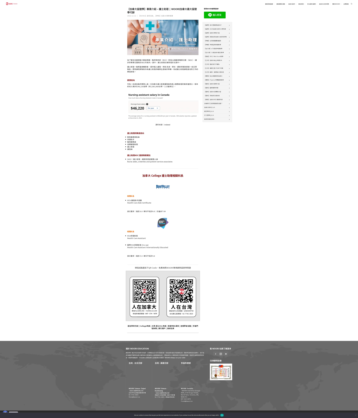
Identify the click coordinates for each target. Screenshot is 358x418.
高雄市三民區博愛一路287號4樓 (165, 395)
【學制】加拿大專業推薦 (164, 16)
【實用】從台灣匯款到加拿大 (213, 76)
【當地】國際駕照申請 (211, 88)
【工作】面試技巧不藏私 (212, 64)
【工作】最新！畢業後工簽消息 (214, 72)
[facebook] (215, 354)
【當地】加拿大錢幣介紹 (212, 84)
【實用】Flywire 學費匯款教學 (214, 80)
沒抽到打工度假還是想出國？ (213, 103)
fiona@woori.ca (134, 397)
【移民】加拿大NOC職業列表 (213, 99)
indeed (167, 124)
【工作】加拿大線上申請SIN (213, 60)
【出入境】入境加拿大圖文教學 (214, 52)
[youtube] (226, 354)
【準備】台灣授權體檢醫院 (212, 41)
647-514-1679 (186, 399)
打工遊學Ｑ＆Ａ (209, 115)
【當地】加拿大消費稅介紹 (212, 92)
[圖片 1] (144, 296)
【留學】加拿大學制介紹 (212, 33)
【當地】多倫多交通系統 (212, 95)
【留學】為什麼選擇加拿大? (213, 25)
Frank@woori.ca (187, 401)
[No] (356, 415)
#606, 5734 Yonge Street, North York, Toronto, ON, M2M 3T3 (190, 395)
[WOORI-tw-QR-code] (181, 296)
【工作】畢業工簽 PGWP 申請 (213, 68)
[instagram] (220, 354)
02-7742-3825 (133, 395)
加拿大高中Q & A (209, 107)
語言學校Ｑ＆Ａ (209, 111)
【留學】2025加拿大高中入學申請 (215, 29)
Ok (222, 415)
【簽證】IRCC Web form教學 (213, 56)
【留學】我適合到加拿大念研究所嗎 (215, 37)
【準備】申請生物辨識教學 (212, 45)
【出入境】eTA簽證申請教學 (213, 48)
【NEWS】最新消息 (146, 16)
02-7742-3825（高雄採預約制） (165, 397)
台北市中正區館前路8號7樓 (137, 393)
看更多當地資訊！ (209, 119)
